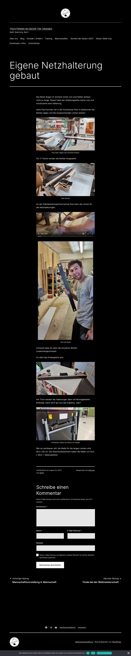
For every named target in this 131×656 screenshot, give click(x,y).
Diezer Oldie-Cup (104, 38)
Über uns (14, 38)
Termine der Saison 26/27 (82, 38)
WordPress (116, 642)
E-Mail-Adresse (74, 531)
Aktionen (91, 470)
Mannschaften (61, 38)
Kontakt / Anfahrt (34, 38)
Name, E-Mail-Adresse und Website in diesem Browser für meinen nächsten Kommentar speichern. (67, 556)
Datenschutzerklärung (84, 642)
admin (42, 473)
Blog (22, 38)
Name (39, 531)
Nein (93, 653)
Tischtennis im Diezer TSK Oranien (31, 29)
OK (88, 653)
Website (39, 543)
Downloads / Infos (18, 43)
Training (48, 38)
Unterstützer (34, 43)
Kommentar (41, 507)
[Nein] (129, 653)
